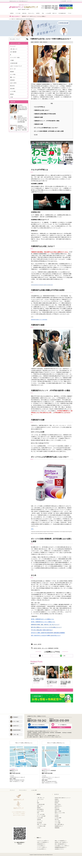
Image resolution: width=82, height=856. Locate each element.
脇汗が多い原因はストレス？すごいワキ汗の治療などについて (46, 627)
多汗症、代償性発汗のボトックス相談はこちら (42, 619)
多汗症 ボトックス (42, 648)
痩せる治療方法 (40, 809)
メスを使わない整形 (41, 826)
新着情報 (56, 816)
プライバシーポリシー (23, 790)
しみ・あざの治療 (40, 814)
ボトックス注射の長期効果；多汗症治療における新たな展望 (49, 131)
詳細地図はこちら (14, 769)
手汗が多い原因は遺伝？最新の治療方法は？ (42, 630)
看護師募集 (57, 827)
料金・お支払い (58, 804)
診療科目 (56, 799)
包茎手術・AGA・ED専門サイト (61, 842)
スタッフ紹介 (57, 821)
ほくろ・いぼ (12, 68)
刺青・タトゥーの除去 (41, 824)
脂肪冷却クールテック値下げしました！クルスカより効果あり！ (34, 16)
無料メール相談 (58, 811)
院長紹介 (56, 802)
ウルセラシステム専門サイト (43, 840)
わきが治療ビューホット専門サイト (62, 845)
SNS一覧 (56, 819)
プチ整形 (12, 60)
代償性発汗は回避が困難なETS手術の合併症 (45, 113)
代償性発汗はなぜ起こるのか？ (41, 110)
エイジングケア (40, 799)
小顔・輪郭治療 (13, 51)
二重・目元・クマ (13, 49)
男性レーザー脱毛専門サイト (61, 840)
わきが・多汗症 (37, 644)
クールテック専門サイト (42, 847)
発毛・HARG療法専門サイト (60, 844)
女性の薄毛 (12, 88)
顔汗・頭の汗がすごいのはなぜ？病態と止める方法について (45, 635)
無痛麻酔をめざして (59, 826)
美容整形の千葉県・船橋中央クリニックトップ (62, 797)
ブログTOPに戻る (51, 690)
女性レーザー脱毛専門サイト (43, 842)
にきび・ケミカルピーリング (16, 65)
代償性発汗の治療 (38, 124)
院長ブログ (57, 807)
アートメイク (12, 46)
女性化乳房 (12, 80)
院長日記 (12, 94)
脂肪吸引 (39, 807)
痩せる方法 (12, 85)
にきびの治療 (40, 817)
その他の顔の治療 (13, 63)
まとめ (35, 134)
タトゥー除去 (12, 74)
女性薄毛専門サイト (41, 844)
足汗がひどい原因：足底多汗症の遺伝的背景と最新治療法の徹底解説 (48, 632)
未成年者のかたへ (58, 806)
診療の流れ (57, 801)
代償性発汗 (50, 648)
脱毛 (38, 812)
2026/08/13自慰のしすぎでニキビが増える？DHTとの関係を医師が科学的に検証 (22, 108)
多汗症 (35, 648)
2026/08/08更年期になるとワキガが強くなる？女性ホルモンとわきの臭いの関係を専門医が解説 (22, 119)
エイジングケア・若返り (15, 57)
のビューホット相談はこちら (48, 621)
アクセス (56, 814)
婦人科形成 (39, 822)
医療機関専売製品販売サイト (61, 847)
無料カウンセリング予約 (60, 812)
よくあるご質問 (34, 790)
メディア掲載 (57, 822)
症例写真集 (57, 809)
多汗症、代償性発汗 (36, 621)
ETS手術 (56, 648)
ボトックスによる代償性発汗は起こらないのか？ (46, 127)
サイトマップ (12, 790)
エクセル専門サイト (41, 845)
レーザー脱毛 (12, 91)
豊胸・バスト (12, 77)
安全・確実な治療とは (59, 824)
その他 (11, 97)
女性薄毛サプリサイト (59, 849)
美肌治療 (12, 71)
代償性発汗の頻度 (38, 117)
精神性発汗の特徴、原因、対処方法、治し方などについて (45, 624)
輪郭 (38, 802)
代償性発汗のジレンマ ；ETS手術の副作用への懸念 (46, 120)
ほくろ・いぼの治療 (41, 816)
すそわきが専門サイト (41, 849)
